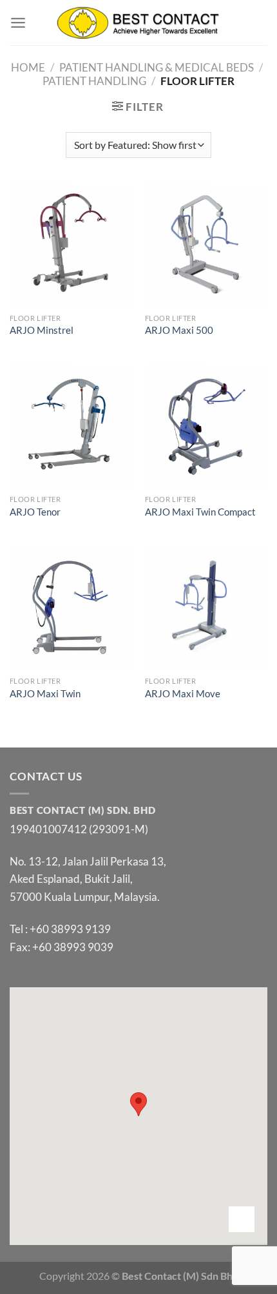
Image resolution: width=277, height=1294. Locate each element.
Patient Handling (94, 81)
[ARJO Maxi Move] (206, 607)
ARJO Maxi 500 (179, 330)
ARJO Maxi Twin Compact (200, 512)
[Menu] (18, 22)
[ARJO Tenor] (71, 426)
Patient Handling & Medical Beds (156, 67)
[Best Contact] (139, 22)
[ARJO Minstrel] (71, 245)
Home (28, 67)
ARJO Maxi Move (182, 693)
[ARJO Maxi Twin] (71, 607)
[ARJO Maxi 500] (206, 245)
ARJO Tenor (35, 512)
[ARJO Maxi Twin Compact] (206, 426)
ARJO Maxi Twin (45, 693)
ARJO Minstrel (41, 330)
